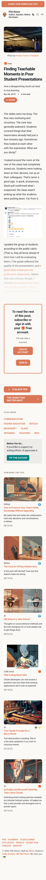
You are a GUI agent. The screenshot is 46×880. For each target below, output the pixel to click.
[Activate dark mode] (33, 14)
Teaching (24, 433)
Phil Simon (14, 11)
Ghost (31, 851)
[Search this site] (37, 14)
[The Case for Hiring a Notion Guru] (23, 558)
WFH (36, 433)
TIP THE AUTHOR (18, 457)
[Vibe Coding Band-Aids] (23, 668)
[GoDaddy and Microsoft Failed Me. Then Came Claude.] (23, 785)
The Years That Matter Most (16, 399)
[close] (41, 4)
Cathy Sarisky (8, 854)
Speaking (9, 433)
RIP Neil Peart (22, 854)
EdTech (33, 423)
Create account (23, 351)
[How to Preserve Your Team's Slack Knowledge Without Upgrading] (23, 502)
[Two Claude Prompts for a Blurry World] (23, 725)
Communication (13, 419)
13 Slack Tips (19, 389)
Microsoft (10, 428)
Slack (24, 428)
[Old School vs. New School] (23, 612)
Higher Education (14, 423)
